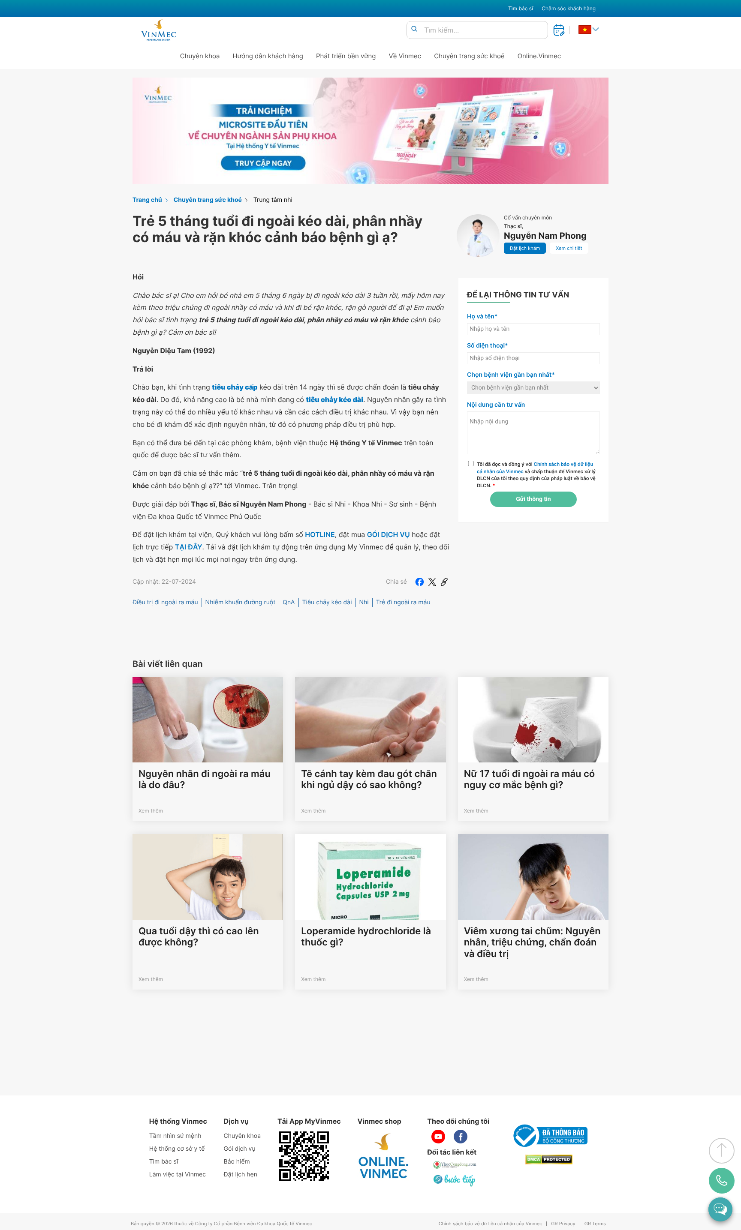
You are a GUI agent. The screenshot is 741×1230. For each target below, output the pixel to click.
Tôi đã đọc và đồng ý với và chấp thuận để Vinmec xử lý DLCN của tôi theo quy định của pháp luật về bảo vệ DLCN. (536, 475)
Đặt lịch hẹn (240, 1174)
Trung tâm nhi (272, 200)
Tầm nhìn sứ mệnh (175, 1136)
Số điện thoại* (487, 345)
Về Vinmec (405, 56)
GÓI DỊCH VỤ (388, 534)
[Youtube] (438, 1136)
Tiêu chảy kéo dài (327, 602)
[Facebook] (419, 582)
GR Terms (595, 1223)
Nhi (364, 602)
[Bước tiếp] (455, 1180)
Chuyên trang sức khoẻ (469, 56)
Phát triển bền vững (346, 56)
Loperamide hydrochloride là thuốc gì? (366, 937)
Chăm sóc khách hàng (569, 8)
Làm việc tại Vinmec (177, 1174)
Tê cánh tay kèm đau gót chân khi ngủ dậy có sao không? (369, 779)
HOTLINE (319, 534)
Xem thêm (151, 810)
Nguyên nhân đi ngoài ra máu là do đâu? (205, 779)
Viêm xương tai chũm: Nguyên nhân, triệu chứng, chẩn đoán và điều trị (532, 943)
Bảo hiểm (237, 1161)
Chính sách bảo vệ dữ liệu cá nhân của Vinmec (490, 1223)
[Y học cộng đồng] (455, 1165)
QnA (289, 602)
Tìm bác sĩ (520, 8)
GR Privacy (563, 1223)
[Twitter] (432, 582)
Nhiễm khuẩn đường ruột (240, 602)
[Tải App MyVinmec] (304, 1156)
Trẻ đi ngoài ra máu (403, 602)
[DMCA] (548, 1159)
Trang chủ (147, 200)
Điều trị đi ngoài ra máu (165, 602)
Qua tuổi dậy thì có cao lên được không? (199, 937)
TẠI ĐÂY (188, 547)
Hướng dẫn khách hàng (268, 56)
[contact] (722, 1181)
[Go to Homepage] (158, 30)
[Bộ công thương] (548, 1135)
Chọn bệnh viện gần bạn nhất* (511, 374)
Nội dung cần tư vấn (496, 404)
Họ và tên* (482, 316)
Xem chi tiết (569, 248)
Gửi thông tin (533, 499)
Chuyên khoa (200, 56)
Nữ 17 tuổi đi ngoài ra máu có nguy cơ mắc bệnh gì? (529, 779)
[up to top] (722, 1151)
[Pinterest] (444, 582)
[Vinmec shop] (383, 1156)
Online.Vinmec (539, 56)
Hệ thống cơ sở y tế (177, 1148)
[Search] (414, 29)
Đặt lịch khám (525, 248)
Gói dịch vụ (240, 1148)
